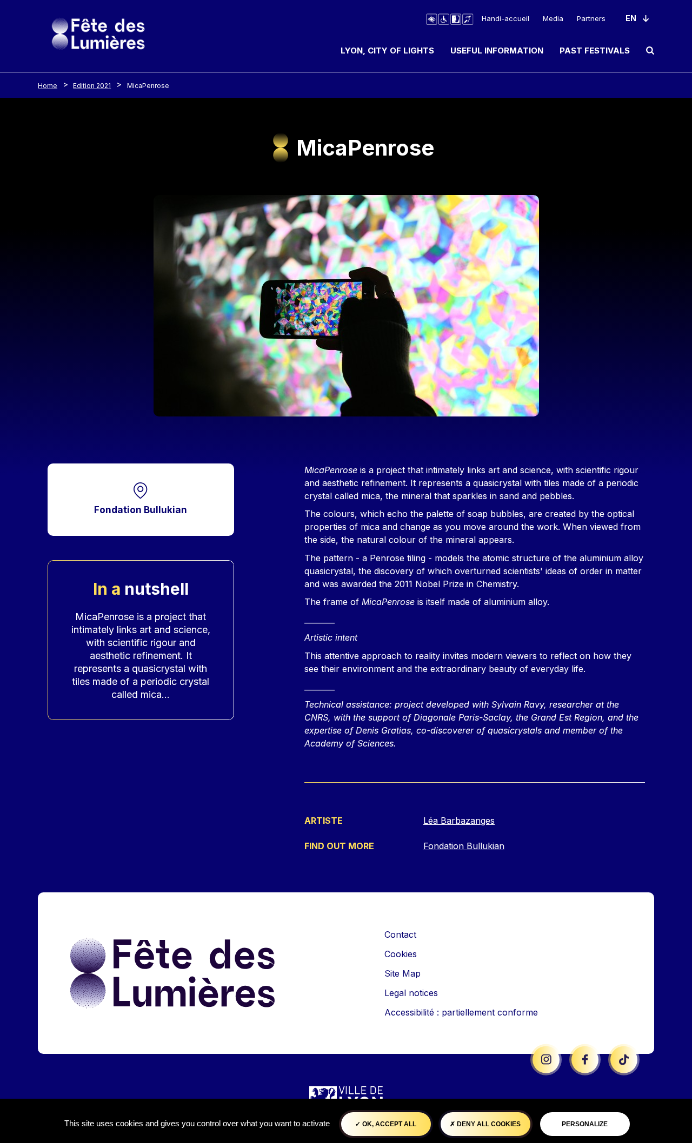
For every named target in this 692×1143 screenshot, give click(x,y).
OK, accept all (388, 1124)
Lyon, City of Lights (387, 50)
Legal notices (411, 992)
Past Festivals (595, 50)
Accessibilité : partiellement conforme (461, 1012)
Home (47, 86)
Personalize (585, 1124)
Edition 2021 (92, 86)
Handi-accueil (505, 18)
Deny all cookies (488, 1124)
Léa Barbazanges (459, 820)
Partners (591, 18)
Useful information (496, 50)
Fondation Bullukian (140, 509)
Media (553, 18)
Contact (400, 934)
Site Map (402, 973)
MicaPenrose (148, 86)
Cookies (400, 954)
